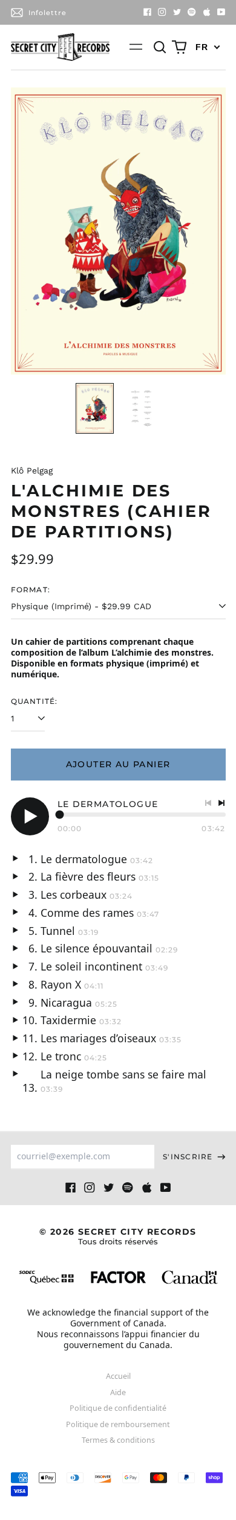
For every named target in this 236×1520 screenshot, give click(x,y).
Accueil (118, 1376)
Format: (31, 589)
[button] (160, 47)
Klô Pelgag (32, 470)
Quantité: (34, 701)
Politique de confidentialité (118, 1408)
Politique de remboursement (118, 1424)
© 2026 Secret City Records (117, 1236)
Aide (118, 1392)
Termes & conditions (118, 1440)
